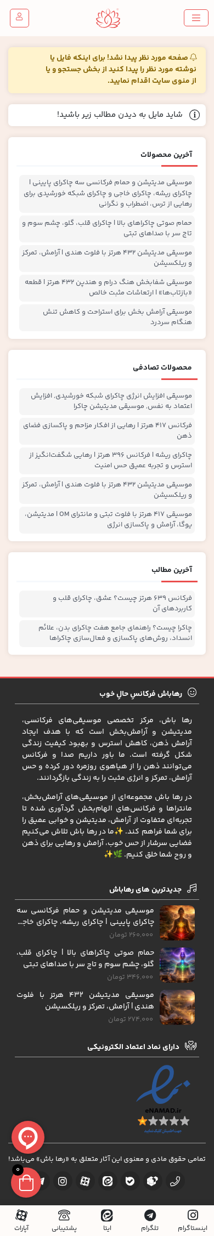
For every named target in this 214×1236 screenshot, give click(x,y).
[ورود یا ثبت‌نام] (19, 18)
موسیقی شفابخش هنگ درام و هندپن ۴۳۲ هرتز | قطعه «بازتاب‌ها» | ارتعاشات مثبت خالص (108, 288)
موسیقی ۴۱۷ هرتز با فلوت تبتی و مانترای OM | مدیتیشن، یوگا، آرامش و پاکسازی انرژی (108, 520)
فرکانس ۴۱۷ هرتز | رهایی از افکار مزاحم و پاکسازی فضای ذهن (107, 431)
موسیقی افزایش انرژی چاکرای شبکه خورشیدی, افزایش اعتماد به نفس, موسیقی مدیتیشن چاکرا (111, 401)
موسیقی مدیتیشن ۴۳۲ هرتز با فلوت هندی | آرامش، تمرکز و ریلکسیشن (107, 258)
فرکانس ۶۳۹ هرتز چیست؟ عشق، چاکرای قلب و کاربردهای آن (122, 604)
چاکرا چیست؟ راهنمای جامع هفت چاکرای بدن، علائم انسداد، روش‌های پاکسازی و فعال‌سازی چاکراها (115, 633)
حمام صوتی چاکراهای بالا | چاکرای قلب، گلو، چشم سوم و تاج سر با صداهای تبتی (107, 229)
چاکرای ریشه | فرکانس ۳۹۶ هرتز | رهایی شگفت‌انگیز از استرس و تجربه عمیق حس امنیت (110, 461)
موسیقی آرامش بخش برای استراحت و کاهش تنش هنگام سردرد (117, 317)
